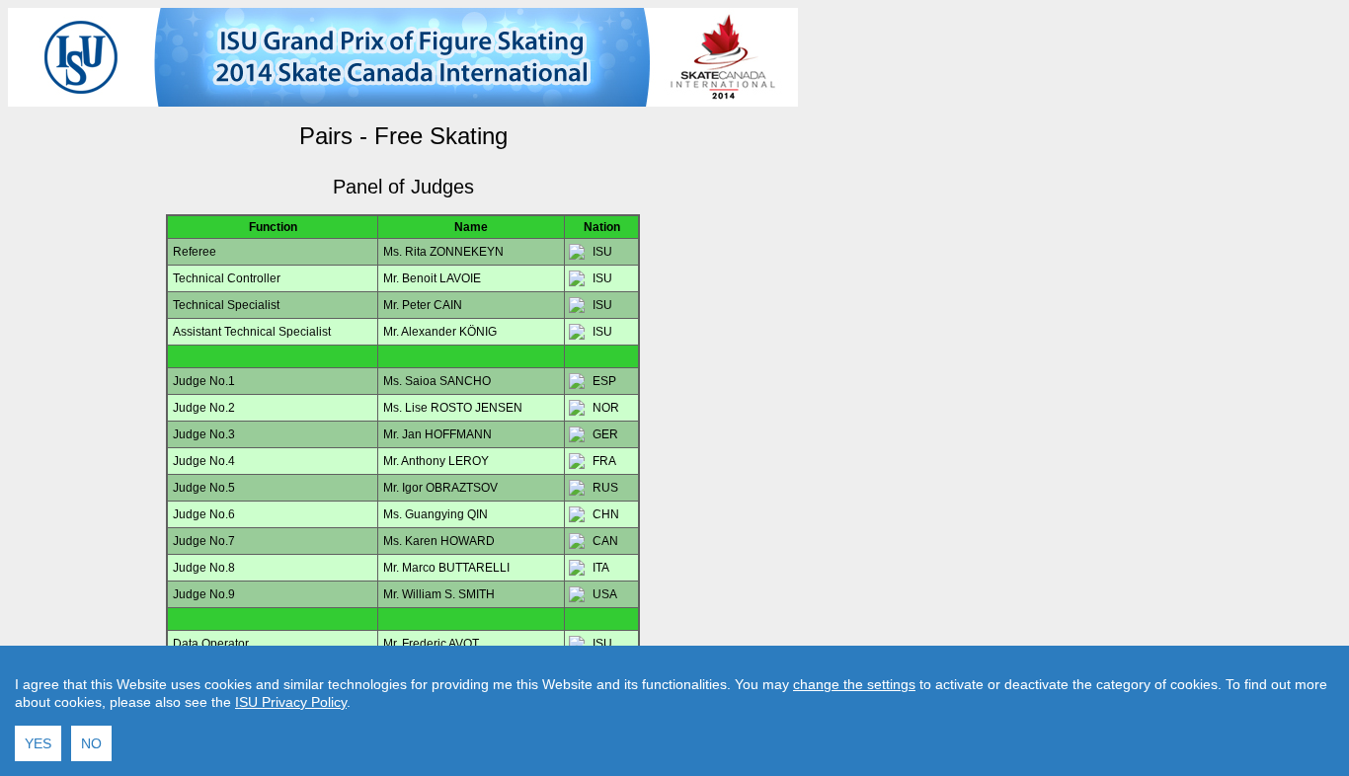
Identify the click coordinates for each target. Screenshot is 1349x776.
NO (91, 743)
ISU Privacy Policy (291, 702)
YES (38, 743)
